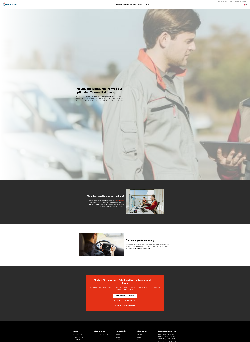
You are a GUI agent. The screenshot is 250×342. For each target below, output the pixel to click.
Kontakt (227, 1)
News (147, 4)
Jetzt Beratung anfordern (125, 296)
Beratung (119, 4)
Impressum (244, 1)
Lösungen (126, 4)
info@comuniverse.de (127, 305)
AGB (231, 1)
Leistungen (133, 4)
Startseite (221, 1)
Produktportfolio (120, 200)
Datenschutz (237, 1)
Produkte (141, 4)
